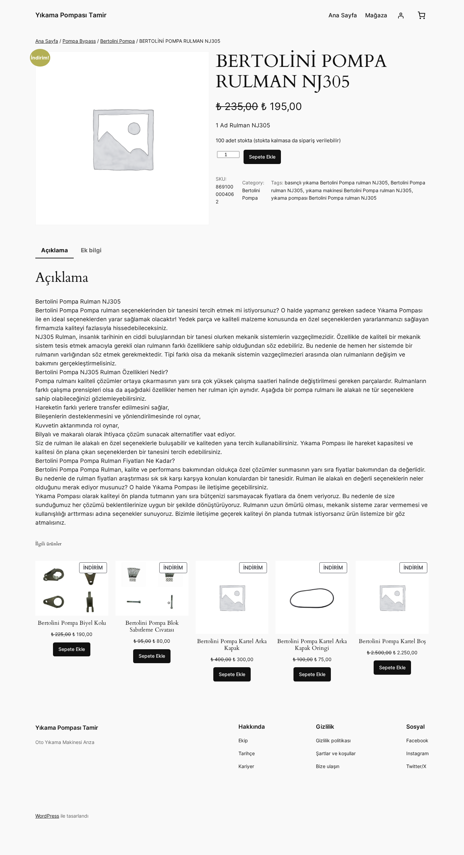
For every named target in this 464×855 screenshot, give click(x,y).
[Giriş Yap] (401, 15)
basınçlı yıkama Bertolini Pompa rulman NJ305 (336, 182)
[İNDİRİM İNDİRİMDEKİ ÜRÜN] (71, 587)
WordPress (47, 816)
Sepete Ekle (262, 157)
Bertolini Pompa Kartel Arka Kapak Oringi (312, 645)
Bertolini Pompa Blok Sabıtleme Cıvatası (152, 626)
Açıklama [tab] (54, 250)
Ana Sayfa (46, 41)
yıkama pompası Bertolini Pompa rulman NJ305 (324, 198)
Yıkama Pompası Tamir (71, 15)
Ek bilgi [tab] (91, 250)
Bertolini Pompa (117, 41)
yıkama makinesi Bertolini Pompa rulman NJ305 (359, 190)
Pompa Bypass (79, 41)
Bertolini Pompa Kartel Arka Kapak (232, 645)
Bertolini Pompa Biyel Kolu (72, 623)
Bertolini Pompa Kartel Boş (392, 641)
